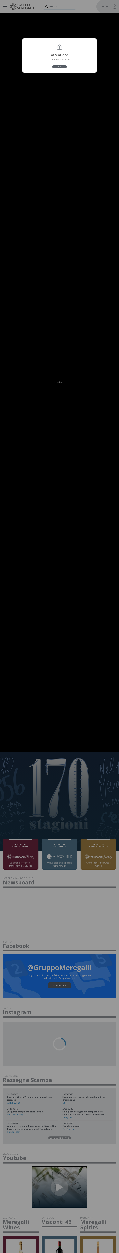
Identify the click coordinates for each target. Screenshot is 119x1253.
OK (59, 67)
